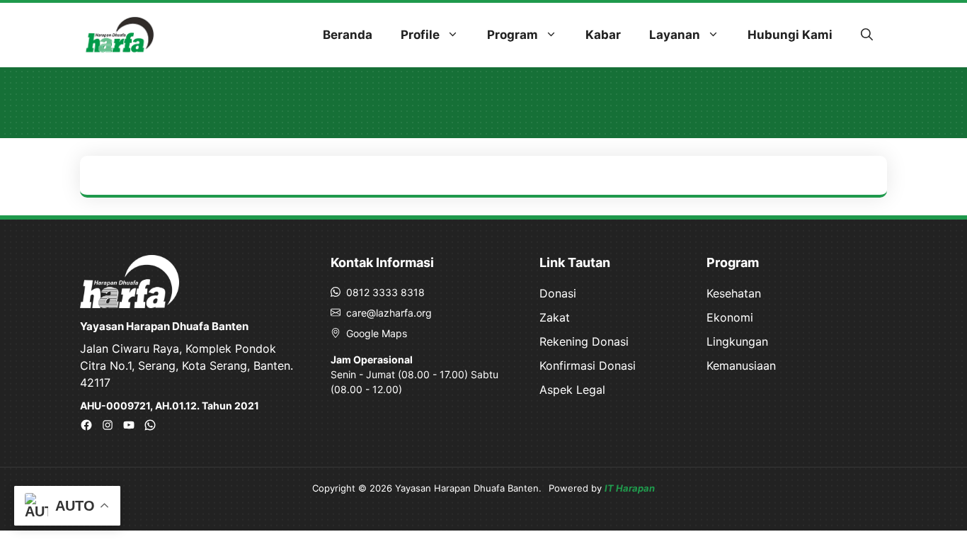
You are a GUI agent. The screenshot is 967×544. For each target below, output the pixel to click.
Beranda (347, 35)
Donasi (557, 293)
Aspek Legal (572, 389)
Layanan (674, 35)
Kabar (603, 35)
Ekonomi (729, 317)
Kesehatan (733, 293)
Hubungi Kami (790, 35)
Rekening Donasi (584, 341)
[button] (867, 34)
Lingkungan (737, 341)
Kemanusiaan (741, 365)
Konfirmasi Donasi (587, 365)
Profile (420, 35)
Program (512, 35)
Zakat (554, 317)
